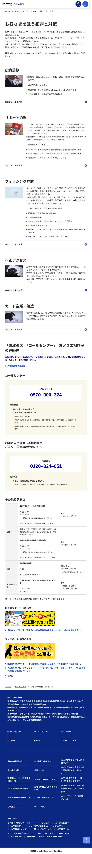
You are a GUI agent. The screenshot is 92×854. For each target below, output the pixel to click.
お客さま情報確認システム (45, 779)
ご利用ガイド (13, 806)
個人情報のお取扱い (43, 761)
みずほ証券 (16, 825)
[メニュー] (85, 4)
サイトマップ (40, 806)
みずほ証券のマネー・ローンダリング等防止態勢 (72, 779)
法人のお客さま (41, 731)
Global (37, 740)
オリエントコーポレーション (19, 833)
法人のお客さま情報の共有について (72, 761)
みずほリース (63, 828)
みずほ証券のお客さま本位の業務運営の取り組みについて (72, 770)
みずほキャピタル (45, 833)
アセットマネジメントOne (38, 825)
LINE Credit (64, 833)
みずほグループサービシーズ (51, 836)
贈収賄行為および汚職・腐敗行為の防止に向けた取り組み (72, 788)
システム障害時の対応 (43, 797)
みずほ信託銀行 (62, 822)
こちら (50, 523)
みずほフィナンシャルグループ (20, 822)
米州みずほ (58, 825)
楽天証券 (31, 836)
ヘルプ (87, 841)
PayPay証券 (16, 836)
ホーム (8, 11)
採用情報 (11, 740)
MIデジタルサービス (43, 828)
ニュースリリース (68, 740)
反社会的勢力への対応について (45, 788)
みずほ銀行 (44, 822)
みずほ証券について (69, 731)
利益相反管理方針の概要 (18, 788)
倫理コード (39, 770)
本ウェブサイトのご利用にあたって (72, 798)
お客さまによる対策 (13, 101)
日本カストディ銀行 (19, 828)
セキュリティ (20, 11)
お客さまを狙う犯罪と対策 (18, 797)
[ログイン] (78, 4)
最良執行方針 (13, 770)
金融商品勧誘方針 (15, 761)
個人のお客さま (14, 731)
